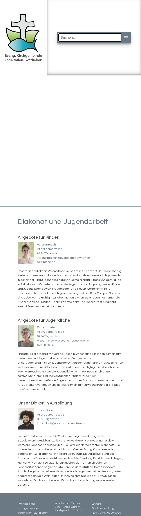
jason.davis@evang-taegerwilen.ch (61, 423)
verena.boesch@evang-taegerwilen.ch (63, 257)
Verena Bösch (46, 244)
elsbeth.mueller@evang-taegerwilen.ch (63, 340)
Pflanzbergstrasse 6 (50, 249)
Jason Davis (45, 410)
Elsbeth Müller (46, 327)
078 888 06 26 (46, 345)
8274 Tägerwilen (48, 253)
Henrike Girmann (71, 507)
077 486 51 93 (46, 262)
